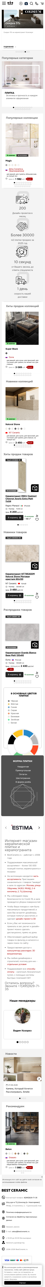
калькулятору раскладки (19, 950)
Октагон (23, 774)
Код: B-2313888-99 (13, 460)
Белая (14, 723)
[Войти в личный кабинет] (20, 3)
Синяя (14, 707)
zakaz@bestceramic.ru (20, 1231)
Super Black (12, 349)
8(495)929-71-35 (30, 1198)
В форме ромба (23, 782)
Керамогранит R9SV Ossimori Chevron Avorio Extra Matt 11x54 (21, 499)
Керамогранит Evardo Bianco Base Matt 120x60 (21, 654)
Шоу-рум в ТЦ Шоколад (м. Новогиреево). (23, 1202)
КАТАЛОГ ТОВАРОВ (4, 3)
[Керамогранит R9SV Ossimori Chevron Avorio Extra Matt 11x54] (22, 475)
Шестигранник (23, 778)
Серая (14, 710)
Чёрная (14, 701)
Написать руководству (15, 1243)
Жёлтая (14, 704)
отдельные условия (16, 964)
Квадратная (23, 766)
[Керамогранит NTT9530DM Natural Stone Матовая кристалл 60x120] (22, 553)
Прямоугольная (23, 770)
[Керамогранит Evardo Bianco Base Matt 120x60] (22, 632)
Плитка (9, 93)
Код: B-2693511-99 (13, 617)
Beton (9, 1149)
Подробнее (9, 46)
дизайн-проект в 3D (26, 919)
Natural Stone (13, 424)
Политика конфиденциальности (18, 1212)
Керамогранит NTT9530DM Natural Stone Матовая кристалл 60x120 (20, 576)
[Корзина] (42, 3)
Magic (9, 160)
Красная (15, 713)
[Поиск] (31, 3)
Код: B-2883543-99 (14, 538)
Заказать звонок (12, 1227)
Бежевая (15, 717)
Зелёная (15, 720)
